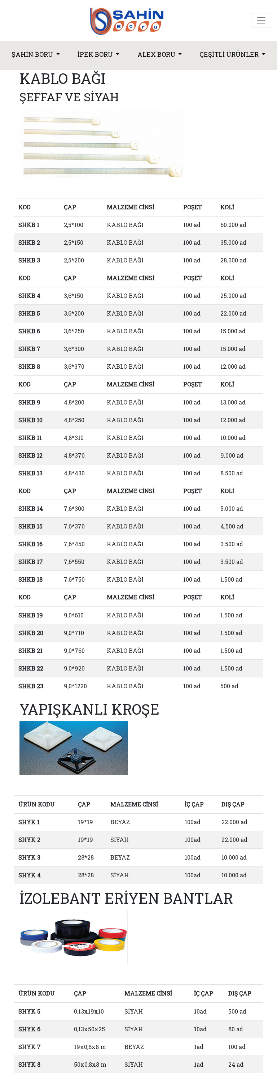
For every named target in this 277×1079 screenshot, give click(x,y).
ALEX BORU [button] (157, 54)
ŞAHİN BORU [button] (33, 54)
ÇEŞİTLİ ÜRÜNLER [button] (229, 54)
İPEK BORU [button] (96, 54)
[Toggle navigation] (261, 20)
